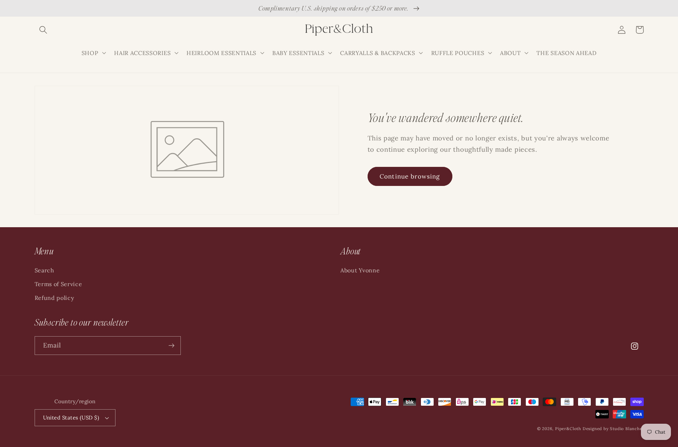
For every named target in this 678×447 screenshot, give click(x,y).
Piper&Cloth (569, 428)
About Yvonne (360, 270)
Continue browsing (410, 176)
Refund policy (55, 297)
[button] (44, 30)
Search (44, 270)
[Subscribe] (171, 345)
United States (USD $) (71, 417)
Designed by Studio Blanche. (613, 428)
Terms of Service (58, 284)
